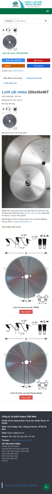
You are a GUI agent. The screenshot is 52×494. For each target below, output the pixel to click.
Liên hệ (4, 460)
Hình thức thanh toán (10, 456)
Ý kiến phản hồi (10, 83)
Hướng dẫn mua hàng (10, 446)
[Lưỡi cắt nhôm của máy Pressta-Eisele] (26, 354)
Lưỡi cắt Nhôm (18, 70)
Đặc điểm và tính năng (13, 78)
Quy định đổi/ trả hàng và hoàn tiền (15, 448)
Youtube (39, 60)
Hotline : (13, 66)
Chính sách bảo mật (9, 458)
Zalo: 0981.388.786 (13, 60)
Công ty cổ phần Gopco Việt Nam (21, 485)
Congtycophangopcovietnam (21, 440)
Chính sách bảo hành (10, 453)
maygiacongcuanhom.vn (22, 221)
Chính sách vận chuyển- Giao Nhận (15, 451)
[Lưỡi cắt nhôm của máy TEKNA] (26, 268)
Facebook (39, 66)
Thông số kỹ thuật (34, 78)
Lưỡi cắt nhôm (15, 91)
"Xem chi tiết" (26, 312)
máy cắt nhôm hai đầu (32, 213)
